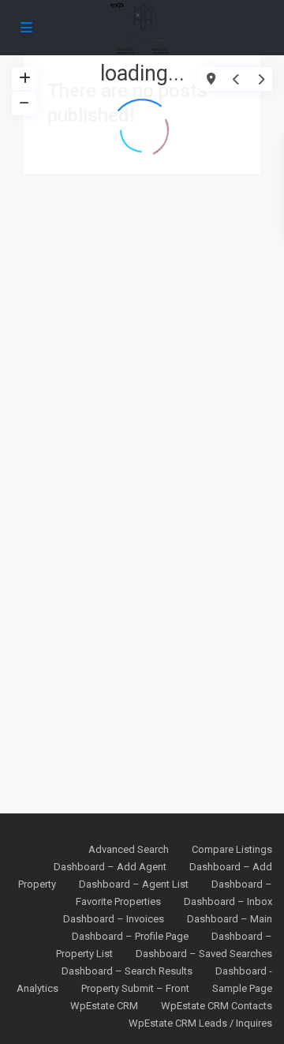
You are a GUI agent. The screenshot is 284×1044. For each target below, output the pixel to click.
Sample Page (242, 988)
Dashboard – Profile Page (130, 936)
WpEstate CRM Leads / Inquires (200, 1023)
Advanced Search (128, 849)
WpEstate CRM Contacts (216, 1006)
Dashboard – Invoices (113, 919)
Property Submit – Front (135, 988)
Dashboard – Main (229, 919)
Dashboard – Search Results (127, 971)
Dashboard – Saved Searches (204, 954)
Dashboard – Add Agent (110, 867)
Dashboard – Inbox (228, 901)
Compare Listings (232, 849)
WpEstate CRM (104, 1006)
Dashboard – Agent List (134, 884)
